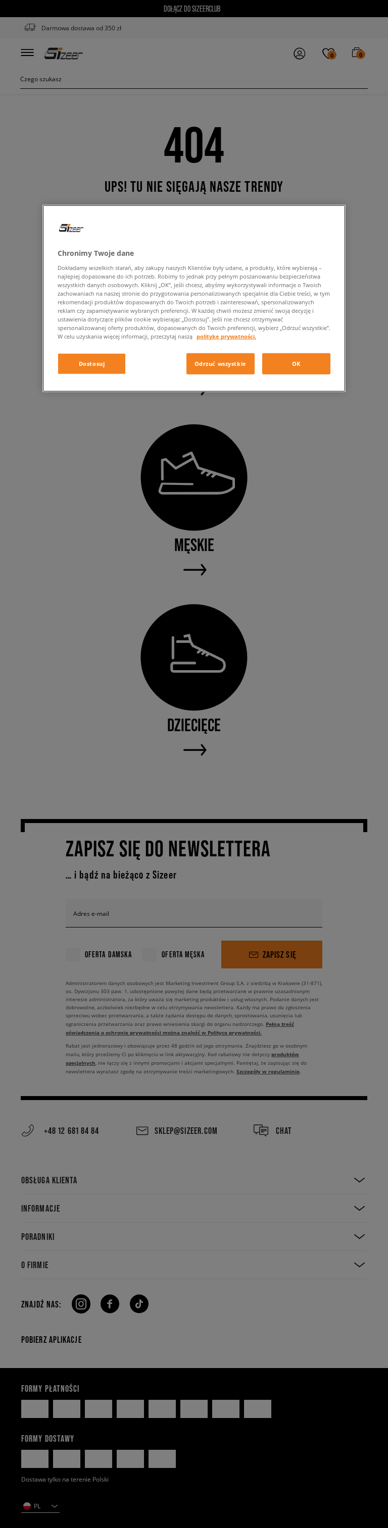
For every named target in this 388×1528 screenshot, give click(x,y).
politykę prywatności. (226, 336)
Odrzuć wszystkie (221, 363)
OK (296, 363)
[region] (194, 298)
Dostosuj (92, 363)
